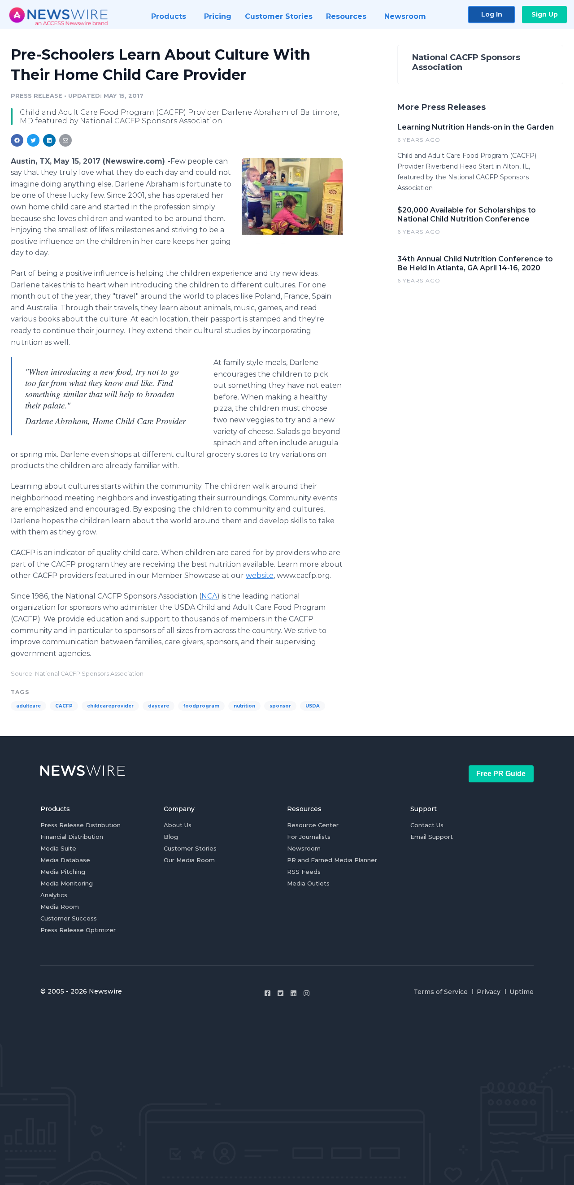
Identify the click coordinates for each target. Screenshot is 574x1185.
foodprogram (201, 706)
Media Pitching (62, 871)
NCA (209, 596)
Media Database (65, 860)
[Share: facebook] (17, 140)
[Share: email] (65, 140)
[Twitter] (280, 993)
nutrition (244, 706)
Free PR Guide (501, 773)
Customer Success (68, 918)
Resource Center (313, 825)
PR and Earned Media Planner (332, 860)
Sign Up (544, 14)
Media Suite (58, 848)
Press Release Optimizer (78, 929)
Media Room (59, 906)
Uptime (521, 992)
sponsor (280, 706)
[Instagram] (306, 993)
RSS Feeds (304, 871)
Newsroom (304, 848)
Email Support (431, 836)
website (260, 575)
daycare (158, 706)
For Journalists (308, 836)
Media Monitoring (66, 883)
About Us (177, 825)
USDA (312, 706)
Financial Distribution (71, 836)
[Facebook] (267, 993)
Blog (171, 836)
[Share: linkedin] (49, 140)
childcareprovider (110, 706)
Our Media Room (189, 860)
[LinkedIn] (293, 993)
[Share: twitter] (33, 140)
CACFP (64, 706)
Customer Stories (190, 848)
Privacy (488, 992)
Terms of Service (440, 992)
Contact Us (427, 825)
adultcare (28, 706)
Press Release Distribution (80, 825)
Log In (491, 14)
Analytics (53, 895)
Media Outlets (308, 883)
